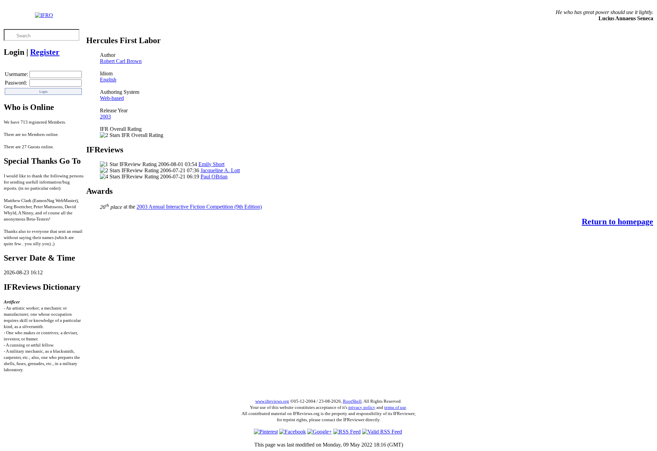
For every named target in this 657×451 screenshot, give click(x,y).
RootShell (352, 401)
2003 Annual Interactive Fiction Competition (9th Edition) (199, 207)
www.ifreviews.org (272, 401)
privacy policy (361, 407)
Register (45, 52)
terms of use (395, 407)
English (108, 80)
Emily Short (211, 164)
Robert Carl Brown (121, 61)
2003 (105, 117)
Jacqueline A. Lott (220, 170)
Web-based (112, 98)
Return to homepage (617, 221)
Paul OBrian (214, 176)
